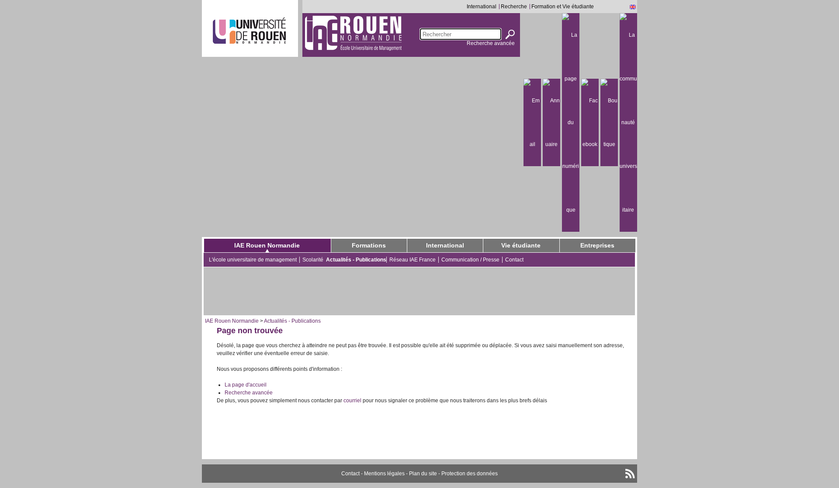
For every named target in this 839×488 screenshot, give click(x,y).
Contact (514, 260)
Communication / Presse (470, 260)
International (481, 6)
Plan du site (423, 474)
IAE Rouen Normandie (267, 245)
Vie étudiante (521, 245)
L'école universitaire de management (253, 260)
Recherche (514, 6)
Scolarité (312, 260)
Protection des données (469, 474)
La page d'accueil (246, 385)
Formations (369, 245)
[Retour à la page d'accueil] (353, 33)
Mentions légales (384, 474)
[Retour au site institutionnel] (249, 30)
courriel (352, 400)
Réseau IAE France (412, 260)
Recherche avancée (491, 43)
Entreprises (597, 245)
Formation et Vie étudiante (562, 6)
